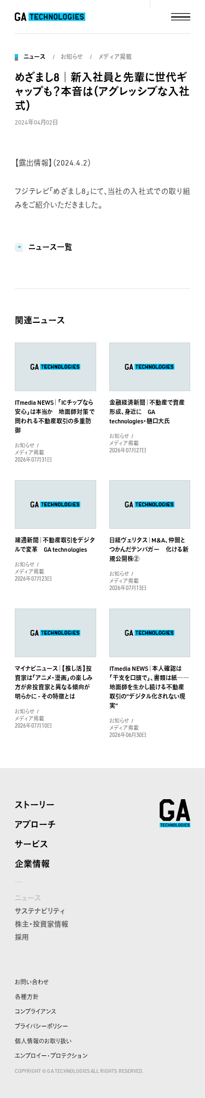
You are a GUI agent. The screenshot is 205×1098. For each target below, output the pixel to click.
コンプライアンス (35, 1012)
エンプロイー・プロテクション (51, 1056)
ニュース (34, 57)
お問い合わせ (32, 982)
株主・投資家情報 (41, 923)
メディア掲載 (114, 57)
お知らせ (72, 57)
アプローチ (35, 824)
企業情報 (32, 863)
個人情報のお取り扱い (43, 1041)
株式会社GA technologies (175, 813)
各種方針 (27, 997)
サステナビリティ (40, 910)
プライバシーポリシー (41, 1026)
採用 (22, 936)
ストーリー (35, 804)
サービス (31, 844)
